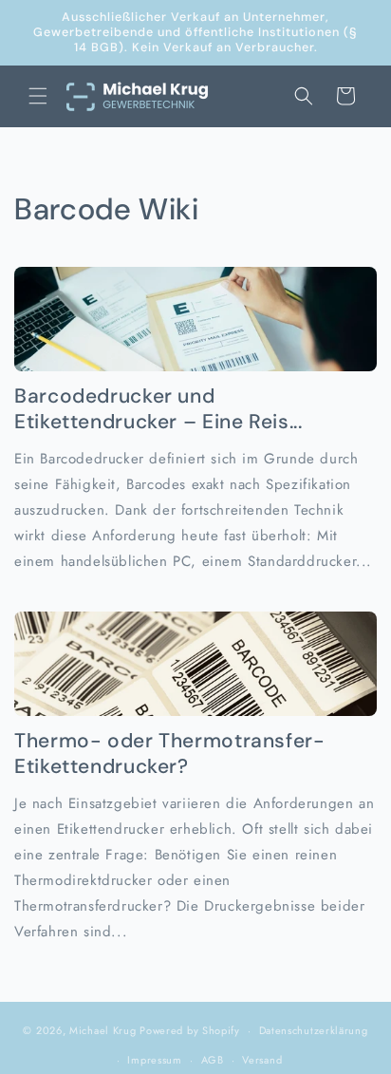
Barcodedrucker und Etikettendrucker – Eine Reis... (158, 409)
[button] (38, 96)
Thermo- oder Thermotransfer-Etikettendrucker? (170, 754)
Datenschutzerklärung (313, 1030)
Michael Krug (102, 1030)
